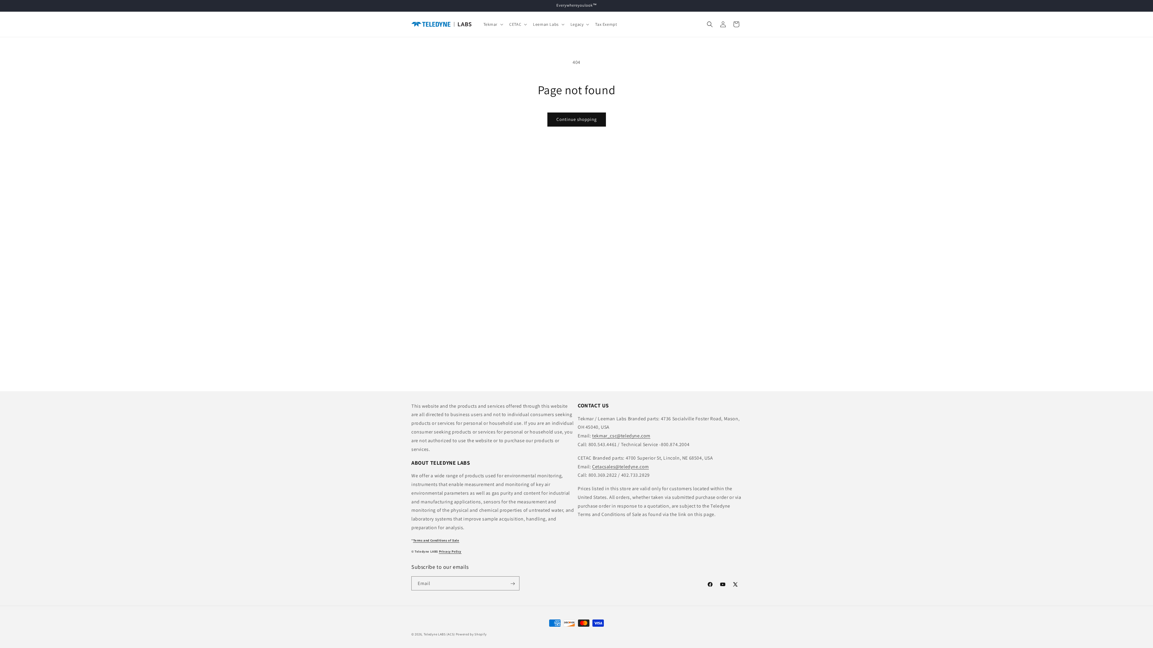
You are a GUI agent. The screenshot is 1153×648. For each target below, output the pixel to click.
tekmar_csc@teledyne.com (621, 436)
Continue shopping (576, 119)
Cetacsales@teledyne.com (620, 467)
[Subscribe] (512, 584)
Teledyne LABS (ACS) (439, 634)
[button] (493, 24)
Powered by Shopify (471, 634)
